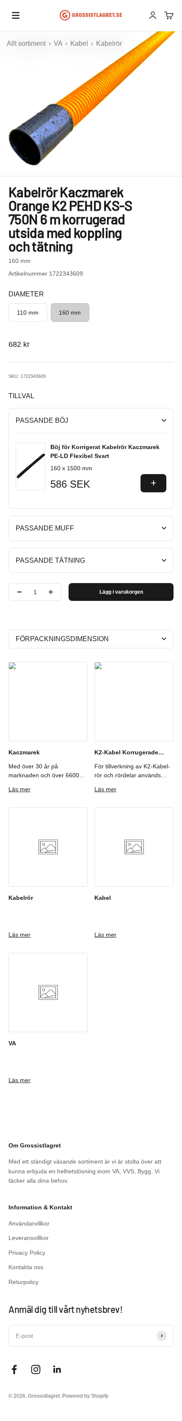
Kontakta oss (25, 1267)
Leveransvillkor (28, 1237)
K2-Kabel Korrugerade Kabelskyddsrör (126, 753)
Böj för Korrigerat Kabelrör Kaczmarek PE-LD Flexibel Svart (105, 451)
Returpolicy (23, 1282)
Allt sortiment (27, 43)
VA (59, 43)
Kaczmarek (24, 752)
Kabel (80, 43)
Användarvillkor (29, 1223)
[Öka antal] (50, 591)
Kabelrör (109, 43)
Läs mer (19, 789)
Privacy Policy (26, 1252)
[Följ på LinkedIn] (57, 1369)
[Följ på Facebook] (14, 1369)
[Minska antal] (19, 591)
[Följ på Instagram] (35, 1369)
